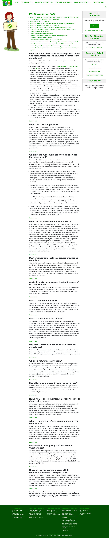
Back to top (33, 121)
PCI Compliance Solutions (94, 47)
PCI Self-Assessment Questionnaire (17, 512)
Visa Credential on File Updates (69, 523)
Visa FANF (82, 514)
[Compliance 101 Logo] (8, 3)
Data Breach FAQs (94, 71)
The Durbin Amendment (85, 513)
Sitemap (51, 534)
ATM (31, 68)
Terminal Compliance (52, 511)
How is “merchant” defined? (39, 32)
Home (17, 2)
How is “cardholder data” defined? (41, 34)
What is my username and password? (94, 30)
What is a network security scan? (41, 38)
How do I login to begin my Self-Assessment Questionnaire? (50, 46)
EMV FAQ (94, 64)
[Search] (105, 7)
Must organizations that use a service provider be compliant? (50, 27)
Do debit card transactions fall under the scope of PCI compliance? (52, 30)
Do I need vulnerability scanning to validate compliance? (49, 36)
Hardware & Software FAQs (94, 75)
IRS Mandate (83, 511)
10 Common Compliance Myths (69, 519)
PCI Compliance (26, 2)
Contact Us (57, 534)
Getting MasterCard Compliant (69, 524)
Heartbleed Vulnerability (35, 511)
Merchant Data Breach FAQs (36, 517)
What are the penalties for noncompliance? (45, 25)
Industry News (98, 2)
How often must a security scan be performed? (46, 40)
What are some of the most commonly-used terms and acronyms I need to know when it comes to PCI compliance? (54, 18)
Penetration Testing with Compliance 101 (35, 515)
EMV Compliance (84, 510)
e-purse (75, 66)
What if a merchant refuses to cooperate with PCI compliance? (51, 44)
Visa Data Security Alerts (35, 513)
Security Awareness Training (69, 520)
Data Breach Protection (43, 2)
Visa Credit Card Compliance (69, 521)
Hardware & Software (63, 2)
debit (60, 66)
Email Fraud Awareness (35, 510)
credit (65, 66)
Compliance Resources (82, 2)
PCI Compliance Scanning (18, 514)
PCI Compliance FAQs (94, 68)
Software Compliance (52, 513)
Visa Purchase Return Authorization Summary (67, 513)
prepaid (69, 66)
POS (37, 68)
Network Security (51, 510)
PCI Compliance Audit (17, 510)
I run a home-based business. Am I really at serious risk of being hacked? (54, 42)
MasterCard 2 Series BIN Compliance (68, 529)
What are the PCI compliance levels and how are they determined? (52, 23)
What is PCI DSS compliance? (40, 21)
